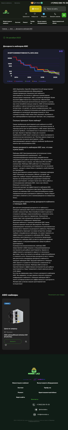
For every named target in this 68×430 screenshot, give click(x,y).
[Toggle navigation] (64, 15)
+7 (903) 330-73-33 (59, 3)
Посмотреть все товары (56, 295)
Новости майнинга (6, 3)
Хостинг (20, 388)
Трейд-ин (47, 388)
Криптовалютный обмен (47, 392)
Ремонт (20, 392)
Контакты (17, 3)
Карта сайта (20, 397)
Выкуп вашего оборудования (47, 383)
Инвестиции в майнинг (20, 383)
